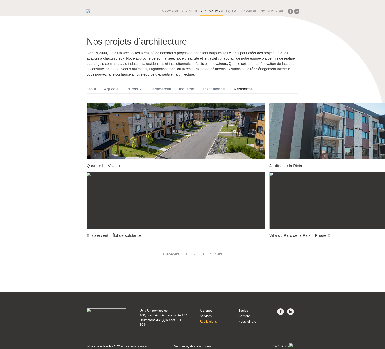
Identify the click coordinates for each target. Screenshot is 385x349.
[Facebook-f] (290, 11)
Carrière (249, 11)
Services (206, 316)
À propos (170, 11)
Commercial (160, 89)
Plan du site (204, 346)
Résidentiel (244, 89)
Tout (92, 89)
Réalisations (211, 11)
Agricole (111, 89)
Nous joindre (272, 11)
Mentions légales (184, 346)
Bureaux (134, 89)
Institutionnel (214, 89)
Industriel (187, 89)
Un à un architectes (101, 346)
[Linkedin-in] (296, 11)
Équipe (232, 11)
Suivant (216, 254)
